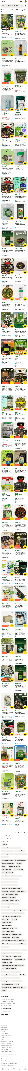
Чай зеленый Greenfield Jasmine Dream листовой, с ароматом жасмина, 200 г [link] (7, 251)
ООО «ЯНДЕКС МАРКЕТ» (11, 1063)
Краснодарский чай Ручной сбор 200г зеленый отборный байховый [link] (19, 821)
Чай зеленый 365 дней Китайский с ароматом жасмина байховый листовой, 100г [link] (7, 496)
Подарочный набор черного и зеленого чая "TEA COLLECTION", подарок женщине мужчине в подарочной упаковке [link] (7, 389)
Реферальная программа (7, 1011)
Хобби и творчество (6, 1035)
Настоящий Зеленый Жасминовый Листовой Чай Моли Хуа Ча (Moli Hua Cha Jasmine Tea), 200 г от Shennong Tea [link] (20, 580)
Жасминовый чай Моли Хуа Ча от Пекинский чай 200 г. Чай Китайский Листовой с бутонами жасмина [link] (7, 197)
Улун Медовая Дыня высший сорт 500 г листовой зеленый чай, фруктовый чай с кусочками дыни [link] (7, 471)
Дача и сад (3, 1037)
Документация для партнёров (8, 1003)
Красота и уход (4, 1033)
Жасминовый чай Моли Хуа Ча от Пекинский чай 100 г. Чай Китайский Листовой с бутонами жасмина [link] (7, 278)
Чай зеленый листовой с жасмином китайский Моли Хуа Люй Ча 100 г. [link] (7, 169)
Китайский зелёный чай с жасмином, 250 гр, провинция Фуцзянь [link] (20, 142)
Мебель (3, 1019)
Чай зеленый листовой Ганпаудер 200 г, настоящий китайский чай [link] (20, 471)
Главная (3, 1069)
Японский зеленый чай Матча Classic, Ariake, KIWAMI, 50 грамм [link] (7, 659)
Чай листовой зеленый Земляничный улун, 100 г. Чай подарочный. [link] (20, 525)
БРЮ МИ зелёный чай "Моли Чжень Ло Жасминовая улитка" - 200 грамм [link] (20, 251)
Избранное (14, 1069)
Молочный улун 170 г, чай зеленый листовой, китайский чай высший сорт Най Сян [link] (7, 415)
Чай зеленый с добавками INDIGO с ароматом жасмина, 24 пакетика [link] (7, 580)
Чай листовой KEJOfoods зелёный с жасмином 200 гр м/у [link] (7, 525)
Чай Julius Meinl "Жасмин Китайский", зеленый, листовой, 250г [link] (20, 224)
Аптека (3, 1031)
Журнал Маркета (5, 1060)
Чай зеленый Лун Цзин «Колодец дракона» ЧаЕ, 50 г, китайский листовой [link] (7, 766)
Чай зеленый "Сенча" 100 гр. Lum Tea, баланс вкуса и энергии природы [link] (7, 359)
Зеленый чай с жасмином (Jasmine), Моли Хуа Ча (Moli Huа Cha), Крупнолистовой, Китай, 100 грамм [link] (20, 278)
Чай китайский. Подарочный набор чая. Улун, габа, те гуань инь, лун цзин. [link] (7, 553)
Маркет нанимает (5, 1058)
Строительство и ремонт (7, 1047)
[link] (4, 844)
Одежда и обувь (5, 1027)
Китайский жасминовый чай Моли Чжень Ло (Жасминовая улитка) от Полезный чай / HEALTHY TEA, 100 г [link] (20, 496)
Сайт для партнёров (6, 1005)
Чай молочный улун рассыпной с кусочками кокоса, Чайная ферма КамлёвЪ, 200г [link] (6, 332)
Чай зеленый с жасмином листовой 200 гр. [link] (7, 740)
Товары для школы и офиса (7, 1041)
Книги (2, 1039)
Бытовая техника (5, 1021)
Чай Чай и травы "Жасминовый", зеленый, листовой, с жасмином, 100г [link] (7, 305)
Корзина (19, 1069)
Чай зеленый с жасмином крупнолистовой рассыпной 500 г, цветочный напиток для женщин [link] (7, 686)
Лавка (8, 1069)
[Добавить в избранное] (12, 15)
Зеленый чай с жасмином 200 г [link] (19, 606)
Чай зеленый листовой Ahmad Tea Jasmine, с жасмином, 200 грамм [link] (20, 332)
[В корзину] (12, 28)
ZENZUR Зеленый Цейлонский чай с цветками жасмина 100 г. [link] (20, 740)
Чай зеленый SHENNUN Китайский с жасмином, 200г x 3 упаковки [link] (20, 360)
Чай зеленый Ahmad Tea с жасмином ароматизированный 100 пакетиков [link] (20, 766)
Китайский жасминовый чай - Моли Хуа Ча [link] (19, 169)
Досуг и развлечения (6, 1017)
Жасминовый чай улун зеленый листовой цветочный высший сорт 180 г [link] (20, 197)
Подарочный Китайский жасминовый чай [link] (6, 224)
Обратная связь (5, 1056)
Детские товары (5, 1049)
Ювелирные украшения (6, 1051)
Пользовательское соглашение (8, 1054)
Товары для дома (5, 1029)
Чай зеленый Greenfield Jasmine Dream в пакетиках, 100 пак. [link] (20, 659)
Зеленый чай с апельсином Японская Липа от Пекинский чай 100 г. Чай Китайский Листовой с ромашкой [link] (20, 389)
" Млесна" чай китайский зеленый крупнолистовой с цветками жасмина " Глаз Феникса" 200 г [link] (20, 88)
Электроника (4, 1025)
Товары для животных (6, 1045)
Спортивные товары (6, 1043)
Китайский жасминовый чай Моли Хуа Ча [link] (20, 61)
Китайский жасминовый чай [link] (6, 115)
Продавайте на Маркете (7, 1001)
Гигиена (3, 1023)
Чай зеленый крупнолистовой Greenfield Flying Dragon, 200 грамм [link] (19, 686)
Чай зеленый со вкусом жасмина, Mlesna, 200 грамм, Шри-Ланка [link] (20, 34)
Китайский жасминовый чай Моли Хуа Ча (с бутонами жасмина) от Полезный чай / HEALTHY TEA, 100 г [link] (20, 442)
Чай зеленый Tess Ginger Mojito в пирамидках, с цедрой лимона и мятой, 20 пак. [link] (7, 794)
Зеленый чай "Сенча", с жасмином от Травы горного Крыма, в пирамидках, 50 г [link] (7, 89)
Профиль (25, 1069)
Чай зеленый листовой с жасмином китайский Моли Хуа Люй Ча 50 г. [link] (7, 61)
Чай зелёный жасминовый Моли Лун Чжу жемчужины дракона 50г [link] (7, 34)
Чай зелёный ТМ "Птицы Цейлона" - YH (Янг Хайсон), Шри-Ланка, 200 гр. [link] (7, 606)
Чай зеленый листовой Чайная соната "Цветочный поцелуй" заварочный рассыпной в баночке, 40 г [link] (20, 631)
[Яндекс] (12, 1065)
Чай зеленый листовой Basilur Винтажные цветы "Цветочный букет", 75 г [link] (7, 713)
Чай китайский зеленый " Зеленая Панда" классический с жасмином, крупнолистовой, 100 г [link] (7, 821)
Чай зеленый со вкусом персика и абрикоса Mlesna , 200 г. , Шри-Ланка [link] (20, 793)
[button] (26, 6)
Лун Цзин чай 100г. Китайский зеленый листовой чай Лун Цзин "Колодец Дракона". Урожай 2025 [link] (20, 415)
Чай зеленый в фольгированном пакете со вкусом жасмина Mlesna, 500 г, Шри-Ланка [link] (20, 115)
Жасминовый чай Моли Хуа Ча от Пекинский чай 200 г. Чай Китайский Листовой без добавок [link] (7, 142)
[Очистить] (22, 6)
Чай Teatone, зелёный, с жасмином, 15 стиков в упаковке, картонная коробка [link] (20, 305)
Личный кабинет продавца (7, 999)
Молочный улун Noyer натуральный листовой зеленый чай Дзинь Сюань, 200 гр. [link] (20, 553)
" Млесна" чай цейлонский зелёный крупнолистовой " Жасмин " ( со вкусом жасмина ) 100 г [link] (7, 442)
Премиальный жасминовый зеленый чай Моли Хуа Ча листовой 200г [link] (20, 713)
